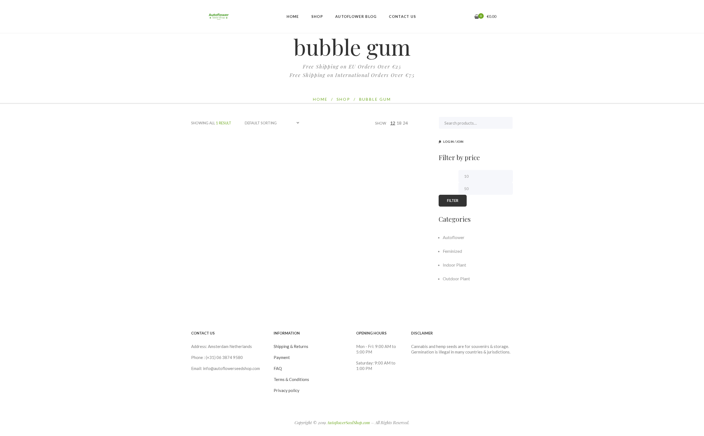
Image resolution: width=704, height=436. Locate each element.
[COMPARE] (239, 200)
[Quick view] (205, 199)
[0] (476, 16)
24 (405, 122)
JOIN (459, 141)
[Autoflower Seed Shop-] (219, 16)
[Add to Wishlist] (217, 199)
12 (392, 122)
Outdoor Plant (456, 278)
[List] (428, 122)
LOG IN (448, 141)
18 (399, 122)
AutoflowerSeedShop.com (348, 422)
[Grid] (422, 122)
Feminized (452, 251)
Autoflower (453, 237)
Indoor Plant (454, 264)
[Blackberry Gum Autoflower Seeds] (228, 169)
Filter (452, 200)
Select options (225, 188)
